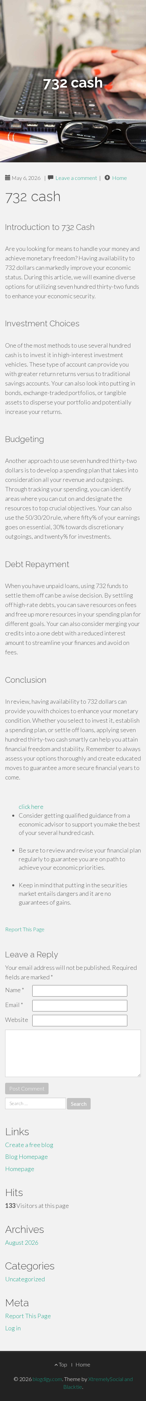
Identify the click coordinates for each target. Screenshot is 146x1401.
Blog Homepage (26, 1156)
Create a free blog (29, 1144)
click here (31, 806)
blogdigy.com (47, 1379)
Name (14, 990)
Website (16, 1019)
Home (119, 177)
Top (62, 1364)
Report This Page (24, 929)
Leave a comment (76, 177)
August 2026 (21, 1242)
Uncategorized (25, 1279)
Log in (13, 1328)
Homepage (19, 1168)
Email (14, 1004)
